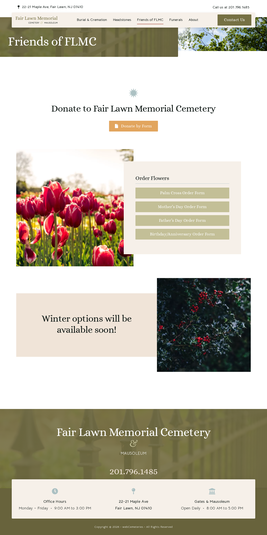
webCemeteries (132, 527)
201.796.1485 (133, 471)
